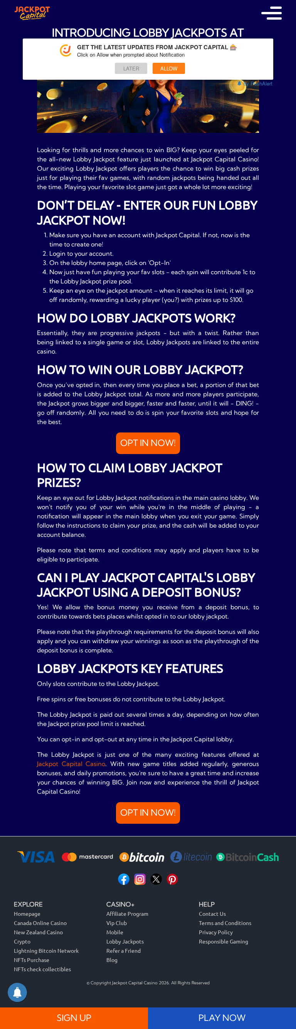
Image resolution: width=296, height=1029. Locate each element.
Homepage (27, 913)
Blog (112, 959)
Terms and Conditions (225, 922)
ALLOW (168, 68)
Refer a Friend (123, 950)
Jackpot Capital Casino (71, 764)
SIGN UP (74, 1017)
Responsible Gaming (223, 941)
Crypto (22, 941)
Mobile (114, 932)
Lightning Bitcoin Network (46, 950)
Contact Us (212, 913)
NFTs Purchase (31, 959)
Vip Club (116, 922)
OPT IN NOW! (148, 442)
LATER (131, 68)
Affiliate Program (127, 913)
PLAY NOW (222, 1017)
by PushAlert (258, 83)
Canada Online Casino (40, 922)
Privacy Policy (216, 931)
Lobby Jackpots (125, 941)
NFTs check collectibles (42, 969)
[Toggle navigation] (271, 13)
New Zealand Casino (38, 931)
